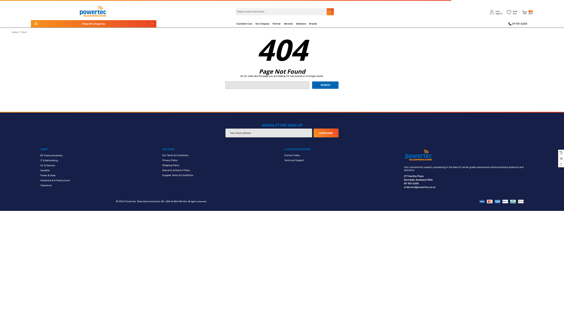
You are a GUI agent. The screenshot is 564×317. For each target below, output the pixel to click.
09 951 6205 (519, 23)
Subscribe (326, 133)
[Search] (330, 11)
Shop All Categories (93, 23)
